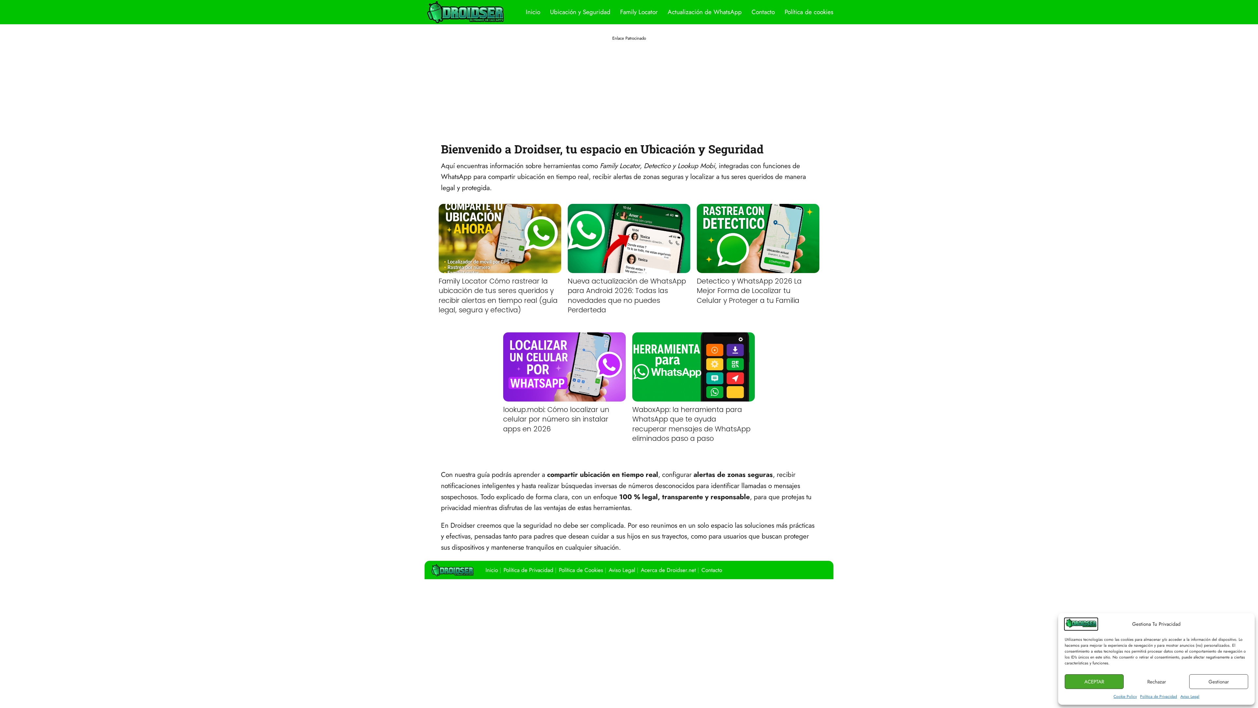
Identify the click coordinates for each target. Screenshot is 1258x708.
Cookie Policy (1125, 696)
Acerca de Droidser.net (668, 570)
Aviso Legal (1189, 696)
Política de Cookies (581, 570)
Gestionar (1219, 681)
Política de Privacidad (1158, 696)
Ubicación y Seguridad (580, 12)
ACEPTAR (1094, 681)
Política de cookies (809, 12)
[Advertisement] (629, 87)
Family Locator (639, 12)
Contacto (763, 12)
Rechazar (1156, 681)
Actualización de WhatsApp (705, 12)
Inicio (533, 12)
